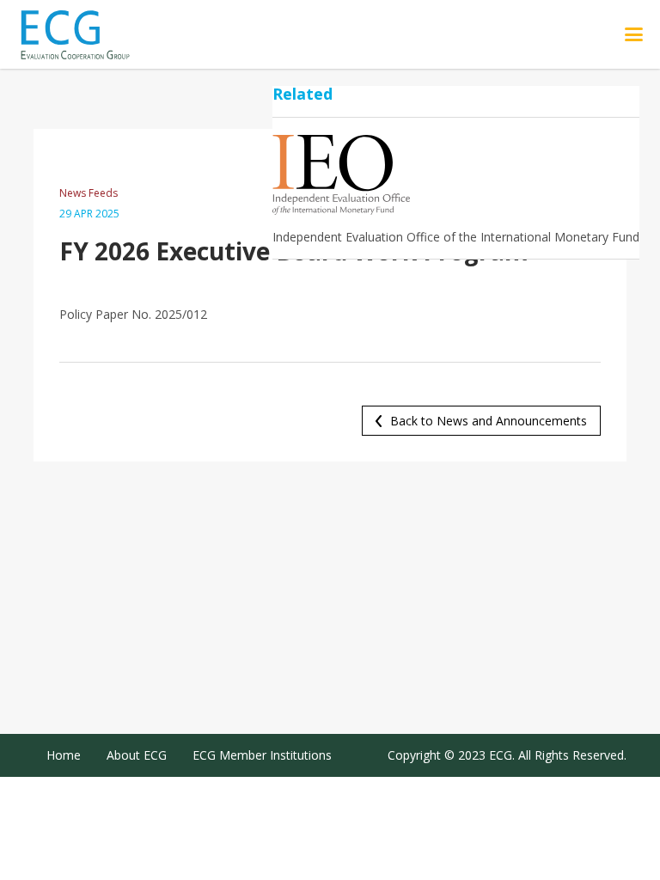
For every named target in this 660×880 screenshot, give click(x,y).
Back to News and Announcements (488, 420)
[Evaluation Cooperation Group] (93, 35)
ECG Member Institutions (262, 755)
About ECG (137, 755)
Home (63, 755)
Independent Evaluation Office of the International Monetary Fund (455, 237)
